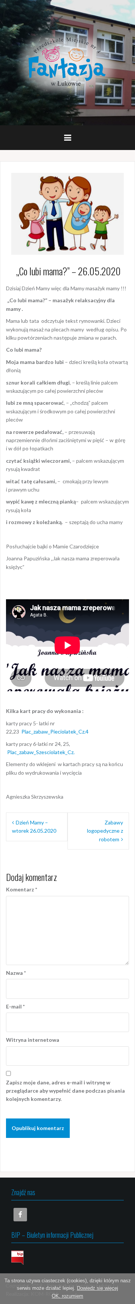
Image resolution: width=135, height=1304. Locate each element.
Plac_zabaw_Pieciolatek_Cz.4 (54, 731)
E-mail (15, 1006)
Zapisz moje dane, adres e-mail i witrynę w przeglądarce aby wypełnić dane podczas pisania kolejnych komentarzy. (65, 1090)
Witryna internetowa (32, 1040)
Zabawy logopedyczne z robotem (105, 830)
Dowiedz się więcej (97, 1288)
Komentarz (21, 889)
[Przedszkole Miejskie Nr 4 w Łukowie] (67, 62)
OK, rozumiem (67, 1296)
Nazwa (16, 973)
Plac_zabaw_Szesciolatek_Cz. (41, 752)
